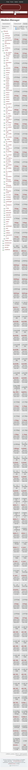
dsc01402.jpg (16, 378)
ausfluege (7, 35)
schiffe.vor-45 (8, 240)
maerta (7, 99)
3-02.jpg (24, 53)
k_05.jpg (16, 420)
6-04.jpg (24, 180)
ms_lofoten (8, 122)
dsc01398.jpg (16, 363)
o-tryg (7, 208)
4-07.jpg (24, 109)
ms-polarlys (9, 187)
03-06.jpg (24, 67)
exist (7, 60)
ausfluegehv (8, 38)
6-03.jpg (16, 180)
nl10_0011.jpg (17, 674)
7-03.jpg (24, 194)
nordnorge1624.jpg (18, 730)
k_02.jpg (16, 406)
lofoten (7, 94)
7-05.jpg (16, 208)
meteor (7, 101)
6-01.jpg (24, 166)
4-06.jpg (16, 109)
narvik (7, 192)
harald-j (8, 72)
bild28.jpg (16, 279)
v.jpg (24, 745)
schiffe (6, 50)
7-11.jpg (16, 236)
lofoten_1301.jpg (17, 547)
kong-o (7, 92)
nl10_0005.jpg (17, 646)
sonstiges (7, 245)
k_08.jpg (16, 434)
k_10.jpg (24, 434)
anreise (7, 33)
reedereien (8, 217)
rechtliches (7, 48)
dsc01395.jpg (16, 349)
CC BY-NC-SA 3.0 (17, 761)
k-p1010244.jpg (17, 462)
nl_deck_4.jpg (17, 561)
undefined (7, 249)
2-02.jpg (24, 39)
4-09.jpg (16, 123)
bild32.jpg (16, 293)
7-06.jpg (24, 208)
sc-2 (7, 223)
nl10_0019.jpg (17, 702)
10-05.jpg (24, 236)
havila (7, 74)
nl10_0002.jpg (17, 632)
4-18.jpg (16, 166)
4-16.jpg (24, 152)
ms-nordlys (8, 181)
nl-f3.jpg (16, 603)
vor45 (7, 238)
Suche (13, 12)
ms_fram (8, 113)
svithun (8, 230)
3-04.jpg (16, 67)
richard (7, 219)
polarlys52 (8, 212)
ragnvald (8, 215)
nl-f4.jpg (24, 603)
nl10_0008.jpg (17, 660)
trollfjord (8, 232)
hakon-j (8, 70)
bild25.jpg (16, 265)
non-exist (8, 194)
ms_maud (8, 124)
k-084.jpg (16, 448)
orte (6, 45)
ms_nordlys (9, 137)
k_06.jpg (24, 420)
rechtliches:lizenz (11, 763)
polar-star (8, 210)
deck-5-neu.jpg (17, 307)
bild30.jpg (24, 279)
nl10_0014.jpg (17, 688)
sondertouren (8, 243)
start (7, 228)
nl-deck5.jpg (16, 589)
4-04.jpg (24, 95)
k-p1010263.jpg (17, 476)
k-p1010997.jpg (17, 491)
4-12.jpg (16, 138)
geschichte (7, 43)
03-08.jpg (16, 81)
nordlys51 (8, 199)
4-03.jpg (16, 95)
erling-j (7, 55)
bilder (8, 139)
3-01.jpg (16, 53)
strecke (6, 247)
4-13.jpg (24, 138)
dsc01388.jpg (16, 321)
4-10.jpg (24, 123)
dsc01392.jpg (16, 335)
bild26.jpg (24, 265)
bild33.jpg (24, 293)
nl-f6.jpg (16, 618)
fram (7, 65)
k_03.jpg (24, 406)
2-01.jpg (16, 39)
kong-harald (9, 90)
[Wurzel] (6, 31)
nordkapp (8, 197)
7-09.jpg (24, 222)
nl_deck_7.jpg (17, 575)
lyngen (7, 97)
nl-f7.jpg (24, 618)
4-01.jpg (24, 81)
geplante (8, 68)
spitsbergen (9, 226)
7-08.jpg (16, 222)
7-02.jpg (16, 194)
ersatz (7, 58)
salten (7, 221)
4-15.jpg (16, 152)
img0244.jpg (24, 392)
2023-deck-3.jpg (17, 251)
